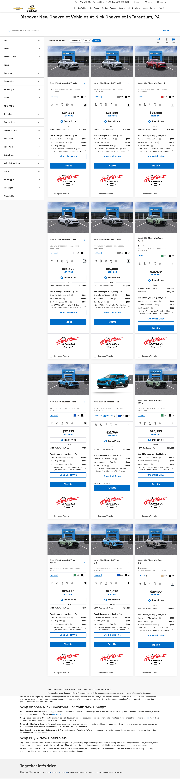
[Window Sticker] (84, 104)
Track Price (70, 121)
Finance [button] (113, 8)
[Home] (74, 8)
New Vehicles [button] (83, 8)
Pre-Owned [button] (94, 8)
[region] (68, 140)
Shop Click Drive (68, 156)
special (146, 718)
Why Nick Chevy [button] (134, 8)
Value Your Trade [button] (160, 8)
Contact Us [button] (147, 8)
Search (166, 30)
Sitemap (59, 772)
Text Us (68, 166)
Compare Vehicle (61, 194)
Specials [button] (122, 8)
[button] (86, 61)
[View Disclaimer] (72, 104)
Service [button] (105, 8)
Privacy (65, 772)
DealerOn (51, 772)
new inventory (57, 714)
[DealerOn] (26, 772)
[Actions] (84, 83)
